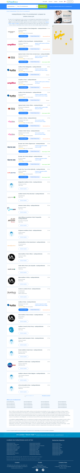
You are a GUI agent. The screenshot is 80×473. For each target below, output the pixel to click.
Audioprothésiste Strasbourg (57, 451)
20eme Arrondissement (62, 407)
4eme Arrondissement (62, 401)
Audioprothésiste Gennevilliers (12, 449)
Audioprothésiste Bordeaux (57, 453)
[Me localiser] (37, 6)
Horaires (47, 74)
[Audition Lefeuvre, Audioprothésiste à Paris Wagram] (11, 376)
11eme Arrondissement (45, 404)
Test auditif (45, 1)
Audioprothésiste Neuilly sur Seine (13, 448)
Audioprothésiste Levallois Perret (13, 444)
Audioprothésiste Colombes (34, 446)
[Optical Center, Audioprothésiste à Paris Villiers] (11, 108)
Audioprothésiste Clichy (11, 443)
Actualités (61, 1)
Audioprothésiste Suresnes (34, 453)
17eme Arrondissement (11, 407)
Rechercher (42, 6)
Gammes (50, 1)
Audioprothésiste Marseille (57, 444)
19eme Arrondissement (45, 407)
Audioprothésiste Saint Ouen (12, 445)
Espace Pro (70, 1)
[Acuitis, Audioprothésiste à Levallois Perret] (11, 292)
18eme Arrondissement (28, 407)
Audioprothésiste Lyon (56, 446)
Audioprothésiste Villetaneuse (34, 454)
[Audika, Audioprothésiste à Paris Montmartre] (11, 95)
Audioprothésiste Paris (11, 454)
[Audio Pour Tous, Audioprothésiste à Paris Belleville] (11, 172)
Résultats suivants (46, 395)
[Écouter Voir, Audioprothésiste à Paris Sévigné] (11, 159)
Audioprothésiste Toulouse (57, 447)
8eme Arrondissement (62, 403)
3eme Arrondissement (45, 401)
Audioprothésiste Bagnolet (34, 451)
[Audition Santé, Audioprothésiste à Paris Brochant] (11, 197)
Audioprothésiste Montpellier (57, 452)
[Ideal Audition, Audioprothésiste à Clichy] (11, 280)
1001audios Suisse (62, 467)
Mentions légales (40, 465)
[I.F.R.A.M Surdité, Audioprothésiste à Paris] (11, 388)
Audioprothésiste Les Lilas (34, 450)
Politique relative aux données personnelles (40, 467)
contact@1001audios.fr (59, 434)
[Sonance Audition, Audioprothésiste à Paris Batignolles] (11, 31)
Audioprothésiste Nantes (56, 449)
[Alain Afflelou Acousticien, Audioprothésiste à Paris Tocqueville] (11, 220)
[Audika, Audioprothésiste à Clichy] (11, 305)
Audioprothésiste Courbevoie (12, 450)
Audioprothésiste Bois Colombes (13, 453)
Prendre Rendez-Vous (35, 36)
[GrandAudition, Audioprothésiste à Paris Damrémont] (11, 245)
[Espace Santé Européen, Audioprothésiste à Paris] (11, 341)
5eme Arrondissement (11, 403)
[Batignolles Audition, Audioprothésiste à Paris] (11, 185)
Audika (17, 23)
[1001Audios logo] (12, 1)
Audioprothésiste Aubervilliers (34, 443)
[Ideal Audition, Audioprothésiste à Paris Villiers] (11, 257)
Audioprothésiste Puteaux (34, 448)
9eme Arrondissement (11, 404)
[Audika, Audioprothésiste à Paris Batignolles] (11, 70)
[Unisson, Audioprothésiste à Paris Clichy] (11, 208)
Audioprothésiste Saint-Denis (34, 444)
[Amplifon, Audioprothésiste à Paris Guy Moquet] (11, 44)
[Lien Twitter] (43, 470)
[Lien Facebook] (37, 470)
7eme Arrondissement (45, 403)
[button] (61, 36)
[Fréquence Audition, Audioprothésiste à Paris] (11, 233)
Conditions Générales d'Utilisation (40, 466)
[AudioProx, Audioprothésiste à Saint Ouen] (11, 365)
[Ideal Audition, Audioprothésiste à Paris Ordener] (11, 318)
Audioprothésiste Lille (56, 454)
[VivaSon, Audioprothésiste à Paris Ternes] (11, 134)
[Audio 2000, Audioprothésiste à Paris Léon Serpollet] (11, 269)
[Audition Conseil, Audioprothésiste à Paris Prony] (11, 329)
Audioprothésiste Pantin (33, 449)
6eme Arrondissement (28, 403)
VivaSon (13, 23)
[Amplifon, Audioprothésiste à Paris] (11, 83)
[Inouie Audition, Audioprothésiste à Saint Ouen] (11, 353)
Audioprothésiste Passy (11, 451)
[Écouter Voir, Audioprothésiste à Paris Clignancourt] (11, 147)
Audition (55, 1)
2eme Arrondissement (28, 401)
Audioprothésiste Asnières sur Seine (13, 446)
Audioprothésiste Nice (56, 448)
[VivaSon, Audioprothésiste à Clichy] (11, 121)
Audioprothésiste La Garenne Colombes (36, 445)
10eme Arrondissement (28, 404)
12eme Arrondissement (62, 404)
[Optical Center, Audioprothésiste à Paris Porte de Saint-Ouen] (11, 57)
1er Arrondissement (10, 401)
